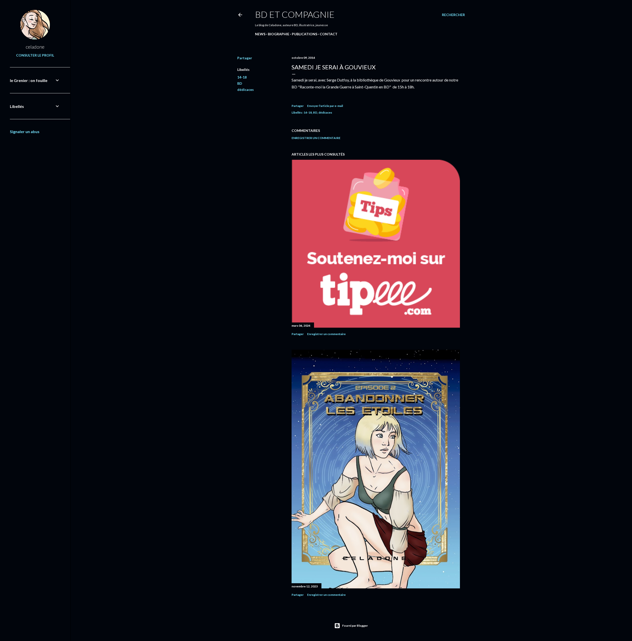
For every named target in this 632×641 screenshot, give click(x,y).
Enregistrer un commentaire (316, 138)
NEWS (260, 34)
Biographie (278, 34)
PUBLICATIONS (304, 34)
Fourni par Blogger (355, 625)
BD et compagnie (295, 14)
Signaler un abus (25, 131)
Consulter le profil (35, 55)
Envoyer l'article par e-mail (325, 106)
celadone (35, 47)
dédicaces (245, 89)
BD (239, 83)
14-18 (242, 77)
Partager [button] (244, 58)
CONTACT (328, 34)
